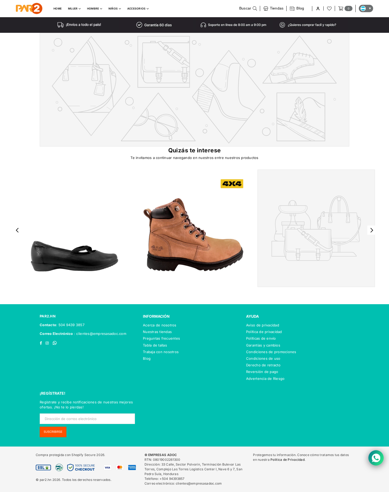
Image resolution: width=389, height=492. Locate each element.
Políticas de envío (261, 338)
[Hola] (317, 8)
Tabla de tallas (155, 345)
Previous (17, 230)
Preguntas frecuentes (161, 338)
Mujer (73, 8)
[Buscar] (248, 8)
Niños (113, 8)
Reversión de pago (262, 372)
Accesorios (137, 8)
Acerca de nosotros (160, 325)
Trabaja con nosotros (161, 352)
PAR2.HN (48, 316)
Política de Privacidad (287, 460)
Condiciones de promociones (271, 352)
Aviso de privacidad (262, 325)
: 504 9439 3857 (70, 325)
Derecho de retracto (263, 365)
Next (372, 230)
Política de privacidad (264, 332)
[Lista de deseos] (328, 8)
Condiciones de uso (263, 358)
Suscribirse (53, 432)
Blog (147, 358)
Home (57, 8)
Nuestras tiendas (157, 332)
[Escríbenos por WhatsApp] (376, 458)
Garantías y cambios (263, 345)
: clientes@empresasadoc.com (99, 333)
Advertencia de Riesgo (265, 378)
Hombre (93, 8)
